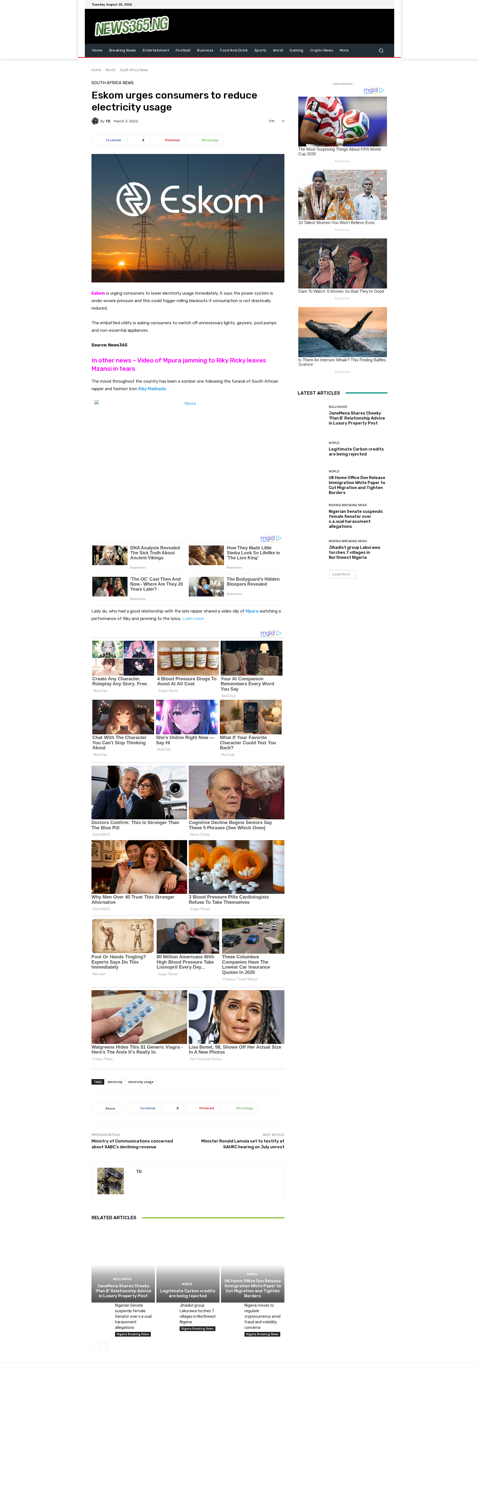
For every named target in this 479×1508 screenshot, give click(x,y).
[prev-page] (94, 1345)
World (110, 70)
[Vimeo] (377, 4)
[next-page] (103, 1345)
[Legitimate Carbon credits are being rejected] (188, 1265)
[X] (371, 4)
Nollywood (122, 1279)
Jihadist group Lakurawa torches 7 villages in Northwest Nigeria (354, 552)
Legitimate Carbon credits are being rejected (187, 1293)
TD (107, 121)
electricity (115, 1082)
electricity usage (141, 1082)
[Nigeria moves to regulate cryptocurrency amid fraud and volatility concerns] (230, 1309)
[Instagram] (364, 4)
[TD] (95, 121)
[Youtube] (384, 4)
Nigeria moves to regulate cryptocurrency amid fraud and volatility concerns (262, 1316)
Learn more (193, 618)
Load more (341, 574)
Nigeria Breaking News (133, 1334)
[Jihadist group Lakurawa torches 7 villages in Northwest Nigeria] (165, 1309)
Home (96, 70)
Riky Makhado (152, 388)
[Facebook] (357, 4)
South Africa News (134, 70)
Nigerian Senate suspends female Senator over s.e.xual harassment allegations (133, 1316)
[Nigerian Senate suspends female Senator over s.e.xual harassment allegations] (101, 1309)
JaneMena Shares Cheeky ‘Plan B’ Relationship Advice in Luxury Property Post (123, 1290)
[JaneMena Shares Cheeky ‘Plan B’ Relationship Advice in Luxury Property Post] (123, 1265)
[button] (381, 50)
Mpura (252, 611)
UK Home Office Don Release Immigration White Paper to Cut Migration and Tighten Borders (253, 1288)
